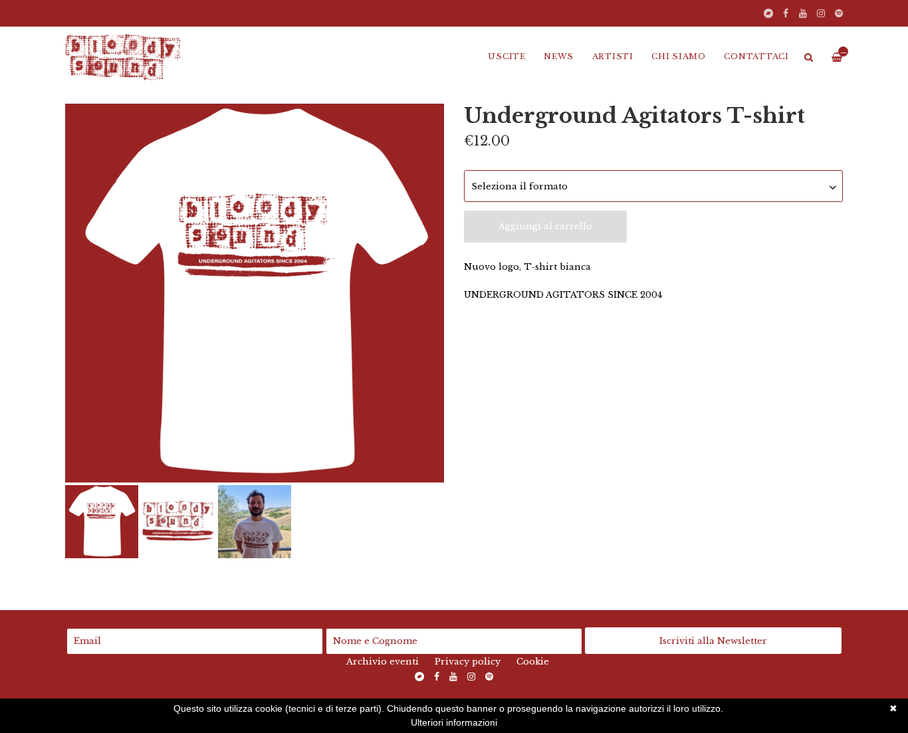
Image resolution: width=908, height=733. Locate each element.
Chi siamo (678, 56)
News (559, 56)
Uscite (507, 56)
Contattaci (756, 56)
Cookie (532, 661)
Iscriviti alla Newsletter (713, 641)
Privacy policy (468, 661)
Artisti (612, 56)
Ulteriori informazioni (454, 722)
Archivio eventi (382, 661)
